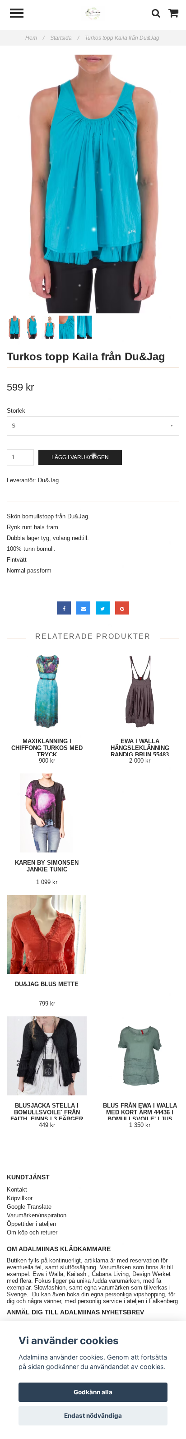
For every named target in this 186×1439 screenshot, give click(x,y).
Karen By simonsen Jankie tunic (47, 866)
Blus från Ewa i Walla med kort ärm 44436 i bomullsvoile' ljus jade (140, 1115)
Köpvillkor (20, 1198)
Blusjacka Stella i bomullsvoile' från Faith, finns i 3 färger (46, 1112)
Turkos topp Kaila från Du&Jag (123, 38)
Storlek (16, 410)
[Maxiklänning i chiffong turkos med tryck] (47, 691)
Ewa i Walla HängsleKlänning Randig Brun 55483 (140, 748)
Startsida (64, 38)
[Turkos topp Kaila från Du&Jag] (93, 184)
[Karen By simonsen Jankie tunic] (47, 812)
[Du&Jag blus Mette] (47, 934)
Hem (34, 38)
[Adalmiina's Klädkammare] (93, 13)
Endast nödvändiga (93, 1415)
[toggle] (21, 14)
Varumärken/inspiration (36, 1215)
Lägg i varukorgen (80, 457)
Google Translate (29, 1206)
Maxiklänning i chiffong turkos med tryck (47, 748)
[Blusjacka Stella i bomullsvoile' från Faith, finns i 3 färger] (47, 1055)
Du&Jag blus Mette (47, 984)
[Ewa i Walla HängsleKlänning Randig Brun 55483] (140, 691)
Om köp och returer (32, 1232)
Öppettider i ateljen (31, 1223)
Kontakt (17, 1189)
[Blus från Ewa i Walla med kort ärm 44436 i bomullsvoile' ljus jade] (140, 1055)
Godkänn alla (93, 1392)
